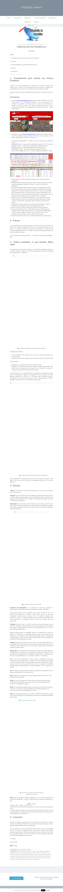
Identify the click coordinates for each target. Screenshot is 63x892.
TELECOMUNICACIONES (39, 18)
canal (37, 851)
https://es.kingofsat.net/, (29, 134)
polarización (29, 857)
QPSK (37, 857)
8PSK (18, 851)
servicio (23, 859)
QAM (34, 857)
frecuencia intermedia (26, 854)
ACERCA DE (36, 22)
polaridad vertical (20, 857)
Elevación (24, 207)
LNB (45, 144)
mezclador (13, 856)
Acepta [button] (43, 890)
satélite (18, 859)
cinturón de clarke (44, 851)
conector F (20, 853)
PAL (37, 856)
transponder (35, 859)
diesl (24, 853)
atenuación (23, 851)
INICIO (8, 18)
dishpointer (29, 853)
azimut (29, 851)
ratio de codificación (45, 857)
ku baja (39, 854)
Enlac (14, 235)
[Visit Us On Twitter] (40, 877)
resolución (13, 859)
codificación (13, 853)
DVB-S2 (39, 853)
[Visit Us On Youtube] (46, 879)
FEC (48, 853)
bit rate (33, 851)
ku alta (34, 854)
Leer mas (47, 890)
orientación (32, 856)
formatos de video (15, 854)
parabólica (41, 856)
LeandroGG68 (13, 842)
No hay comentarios (39, 44)
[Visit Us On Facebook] (52, 877)
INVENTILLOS (27, 22)
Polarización (26, 209)
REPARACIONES (52, 18)
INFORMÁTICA (27, 18)
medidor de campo (46, 854)
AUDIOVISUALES (17, 18)
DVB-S (34, 853)
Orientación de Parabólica (31, 47)
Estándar (14, 145)
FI (49, 853)
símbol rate (28, 859)
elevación (43, 853)
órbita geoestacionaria (22, 856)
